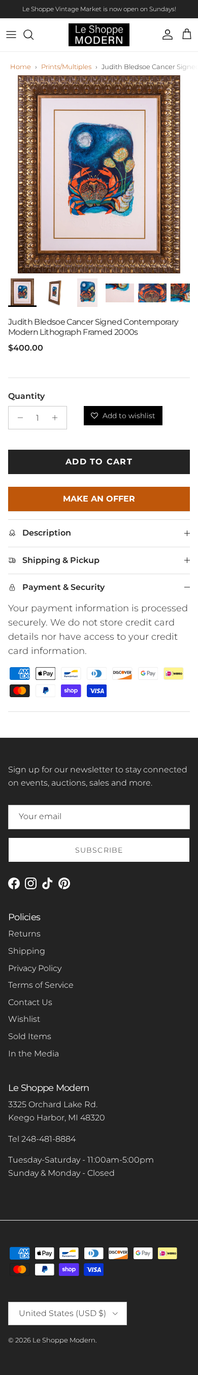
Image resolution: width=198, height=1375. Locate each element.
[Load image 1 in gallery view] (99, 174)
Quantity (26, 396)
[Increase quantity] (58, 418)
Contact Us (30, 1002)
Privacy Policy (34, 968)
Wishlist (24, 1019)
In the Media (33, 1053)
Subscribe (99, 850)
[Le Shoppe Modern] (99, 34)
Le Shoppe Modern (63, 1340)
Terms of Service (41, 985)
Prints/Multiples (66, 67)
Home (20, 67)
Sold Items (29, 1036)
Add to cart (99, 461)
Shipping (26, 951)
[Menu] (11, 34)
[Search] (33, 34)
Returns (24, 934)
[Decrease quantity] (17, 418)
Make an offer (99, 502)
